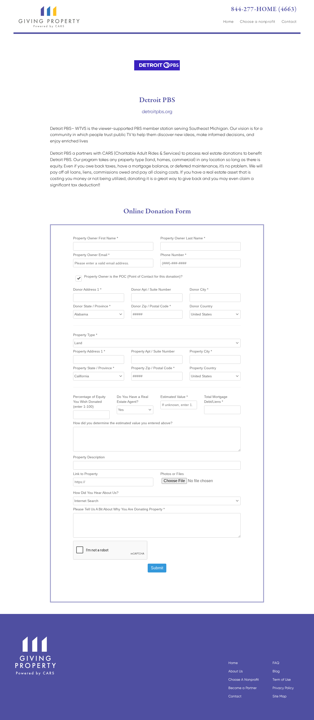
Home (228, 21)
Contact (289, 21)
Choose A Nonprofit (243, 679)
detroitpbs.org (157, 111)
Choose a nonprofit (257, 21)
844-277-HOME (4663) (264, 9)
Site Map (280, 696)
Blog (276, 671)
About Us (235, 671)
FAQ (276, 663)
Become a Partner (242, 688)
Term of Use (282, 679)
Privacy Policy (283, 688)
